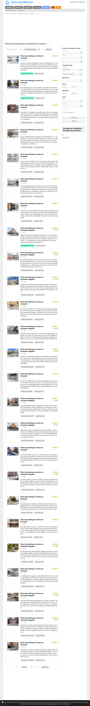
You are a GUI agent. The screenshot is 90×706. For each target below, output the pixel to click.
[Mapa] (53, 7)
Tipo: (63, 71)
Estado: (63, 99)
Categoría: (64, 67)
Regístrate (82, 2)
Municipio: (64, 54)
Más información (65, 704)
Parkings (46, 7)
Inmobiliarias (13, 13)
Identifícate (74, 2)
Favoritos (73, 117)
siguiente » (46, 667)
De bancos (67, 109)
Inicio (7, 13)
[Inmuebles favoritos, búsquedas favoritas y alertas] (58, 7)
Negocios (28, 7)
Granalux (9, 7)
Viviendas (18, 7)
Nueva (73, 121)
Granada (20, 13)
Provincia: (64, 50)
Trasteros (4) (21, 10)
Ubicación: (64, 103)
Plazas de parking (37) (11, 10)
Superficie (37, 73)
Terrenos (37, 7)
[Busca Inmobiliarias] (7, 4)
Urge (65, 110)
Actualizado (24, 245)
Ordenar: (21, 49)
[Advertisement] (45, 27)
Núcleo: (64, 59)
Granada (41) (65, 137)
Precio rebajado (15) (69, 112)
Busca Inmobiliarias (22, 2)
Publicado (23, 73)
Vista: (44, 49)
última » (25, 667)
